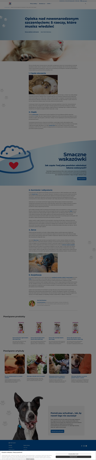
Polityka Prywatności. (30, 458)
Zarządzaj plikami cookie (73, 453)
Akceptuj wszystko (73, 456)
